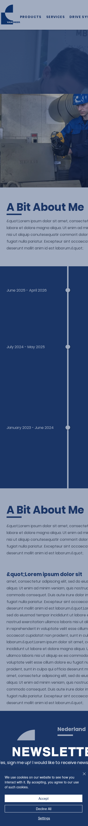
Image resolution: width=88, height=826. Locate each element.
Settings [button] (44, 818)
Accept (43, 798)
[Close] (81, 776)
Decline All (43, 808)
